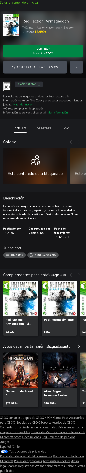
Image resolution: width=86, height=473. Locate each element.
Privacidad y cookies (28, 461)
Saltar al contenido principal (19, 2)
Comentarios (9, 427)
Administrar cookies (56, 461)
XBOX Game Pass (56, 417)
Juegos (5, 441)
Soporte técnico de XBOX (57, 422)
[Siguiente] (79, 142)
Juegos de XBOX (33, 417)
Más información (23, 104)
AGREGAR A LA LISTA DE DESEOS (37, 67)
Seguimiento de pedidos (58, 437)
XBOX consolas (10, 417)
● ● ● (76, 67)
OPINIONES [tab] (44, 128)
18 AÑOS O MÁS (27, 84)
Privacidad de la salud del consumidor (26, 456)
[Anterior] (71, 142)
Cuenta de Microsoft (45, 432)
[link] (20, 308)
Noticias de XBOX (28, 422)
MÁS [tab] (66, 128)
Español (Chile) (10, 446)
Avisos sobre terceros (50, 466)
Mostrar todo (57, 274)
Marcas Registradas (20, 466)
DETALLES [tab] (20, 128)
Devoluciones (31, 437)
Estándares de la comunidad (38, 427)
